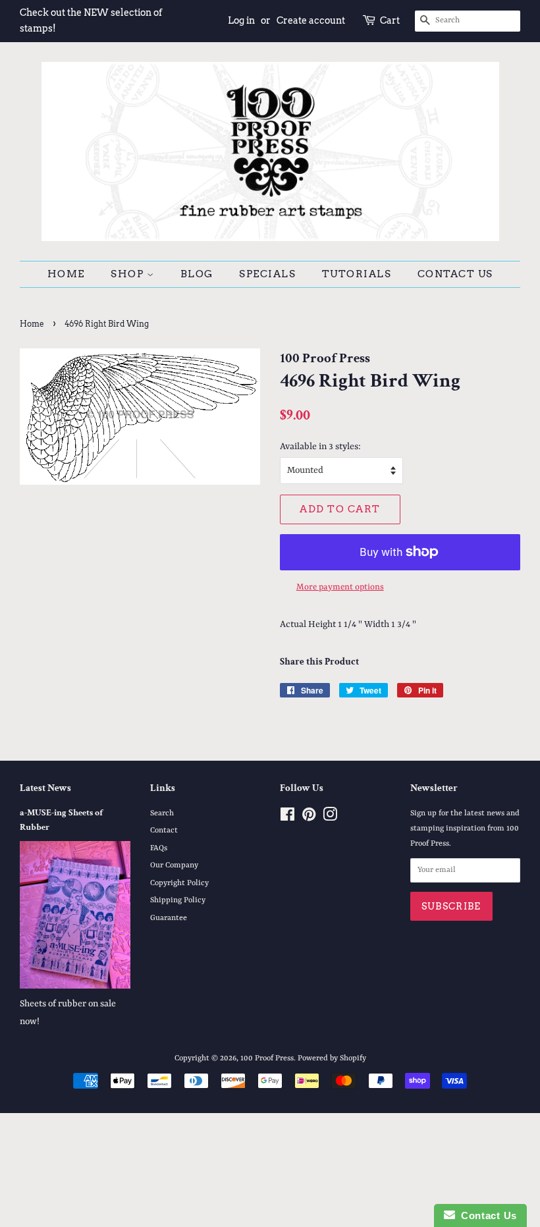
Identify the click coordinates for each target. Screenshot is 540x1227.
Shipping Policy (177, 900)
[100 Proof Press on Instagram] (330, 818)
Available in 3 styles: (320, 446)
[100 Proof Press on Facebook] (287, 818)
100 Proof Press (267, 1058)
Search (162, 813)
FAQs (158, 848)
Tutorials (357, 274)
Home (66, 274)
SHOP (129, 274)
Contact (164, 830)
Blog (196, 274)
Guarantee (168, 918)
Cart (390, 20)
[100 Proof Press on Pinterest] (309, 818)
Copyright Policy (179, 883)
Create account (311, 20)
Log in (241, 20)
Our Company (174, 865)
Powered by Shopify (332, 1058)
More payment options (340, 587)
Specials (267, 274)
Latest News (45, 788)
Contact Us (455, 274)
